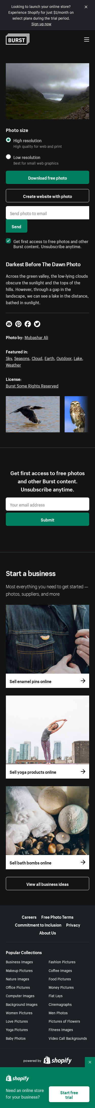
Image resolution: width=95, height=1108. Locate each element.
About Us (47, 932)
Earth (49, 357)
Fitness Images (61, 1029)
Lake (78, 357)
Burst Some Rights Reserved (32, 385)
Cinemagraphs (60, 1004)
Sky (9, 357)
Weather (13, 364)
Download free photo (47, 177)
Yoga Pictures (17, 1029)
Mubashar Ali (36, 336)
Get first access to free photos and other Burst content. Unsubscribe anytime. (50, 243)
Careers (29, 916)
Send (16, 226)
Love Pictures (17, 1021)
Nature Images (17, 978)
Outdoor (63, 357)
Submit (47, 519)
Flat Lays (56, 995)
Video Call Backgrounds (68, 1038)
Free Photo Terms (57, 916)
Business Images (19, 961)
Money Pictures (61, 987)
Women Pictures (19, 1012)
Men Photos (58, 1012)
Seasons (21, 357)
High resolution (27, 140)
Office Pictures (18, 987)
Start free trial (69, 1094)
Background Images (21, 1004)
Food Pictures (60, 978)
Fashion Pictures (62, 961)
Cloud (37, 357)
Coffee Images (60, 970)
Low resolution (26, 157)
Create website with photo (47, 195)
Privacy (73, 924)
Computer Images (20, 995)
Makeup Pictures (19, 970)
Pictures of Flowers (64, 1021)
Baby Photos (16, 1038)
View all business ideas (47, 883)
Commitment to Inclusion (38, 924)
